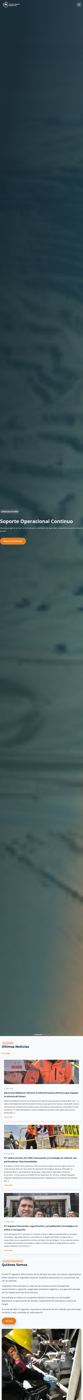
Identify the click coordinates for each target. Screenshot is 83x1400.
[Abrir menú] (79, 4)
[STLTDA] (7, 5)
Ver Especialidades (12, 541)
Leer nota (8, 1117)
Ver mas (9, 1321)
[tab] (33, 1034)
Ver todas (6, 1053)
